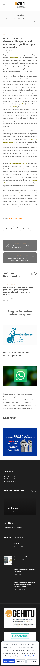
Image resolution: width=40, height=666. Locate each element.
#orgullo (21, 527)
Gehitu (5, 50)
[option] (20, 290)
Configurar (32, 661)
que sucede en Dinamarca (18, 163)
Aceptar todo (9, 661)
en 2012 (14, 107)
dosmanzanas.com (15, 218)
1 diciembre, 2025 (12, 511)
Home (7, 19)
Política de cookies (28, 656)
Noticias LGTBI (16, 19)
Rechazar (20, 661)
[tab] (8, 537)
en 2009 (22, 104)
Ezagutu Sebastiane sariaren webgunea (20, 313)
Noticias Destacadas (21, 243)
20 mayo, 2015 (11, 298)
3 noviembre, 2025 (19, 574)
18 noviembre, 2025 (19, 560)
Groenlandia (13, 57)
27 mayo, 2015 (11, 50)
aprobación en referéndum (23, 193)
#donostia (9, 527)
